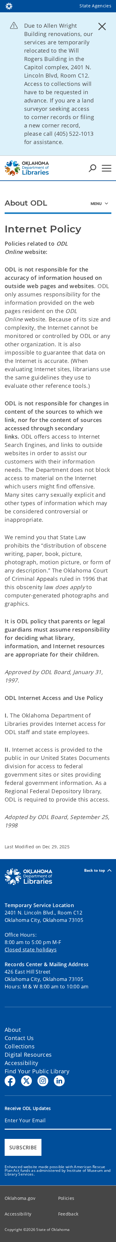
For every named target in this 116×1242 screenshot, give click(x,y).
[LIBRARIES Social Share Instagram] (42, 1080)
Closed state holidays (31, 949)
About (13, 1029)
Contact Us (19, 1038)
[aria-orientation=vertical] (99, 203)
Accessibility (21, 1063)
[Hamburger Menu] (106, 168)
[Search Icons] (92, 168)
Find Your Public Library (37, 1071)
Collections (20, 1046)
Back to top (94, 870)
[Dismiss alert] (102, 26)
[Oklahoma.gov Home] (9, 5)
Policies (66, 1198)
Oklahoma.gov (20, 1198)
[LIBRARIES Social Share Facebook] (10, 1080)
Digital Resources (28, 1054)
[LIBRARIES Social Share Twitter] (26, 1080)
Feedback (68, 1214)
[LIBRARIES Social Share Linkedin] (59, 1080)
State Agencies (95, 6)
